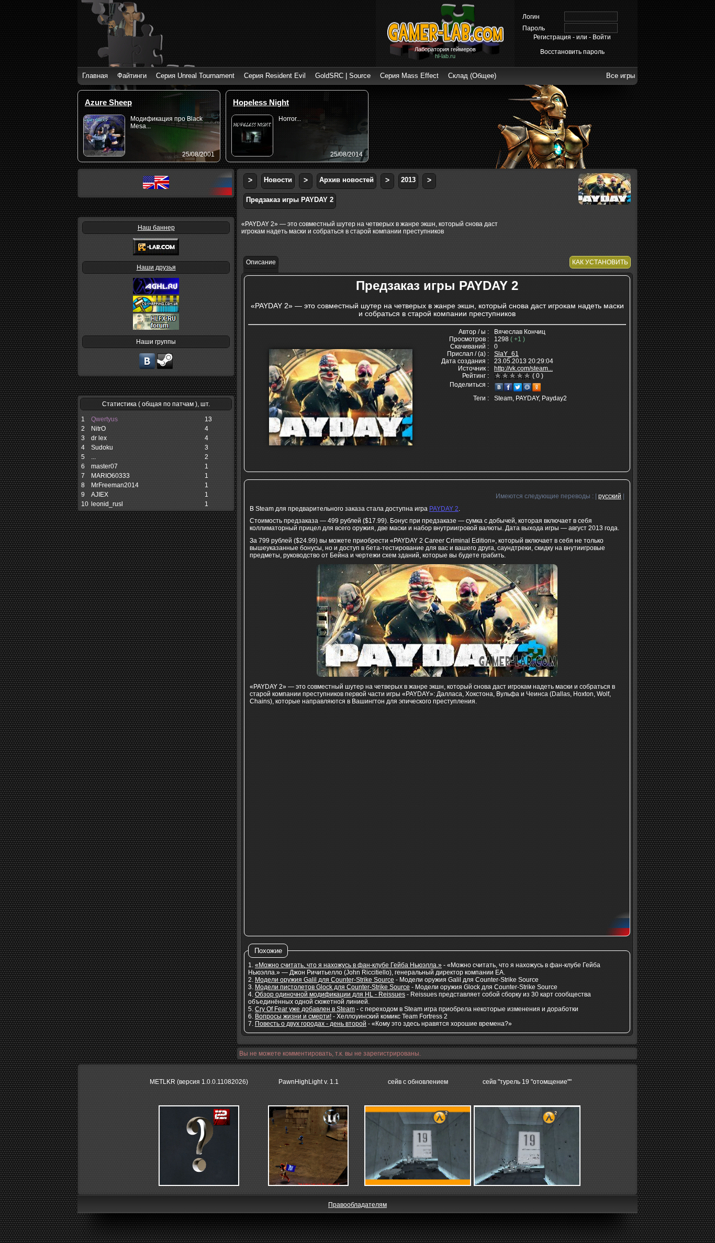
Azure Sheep (108, 102)
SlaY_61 (506, 353)
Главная (95, 76)
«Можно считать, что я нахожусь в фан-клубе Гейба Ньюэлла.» (348, 965)
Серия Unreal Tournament (195, 76)
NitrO (98, 428)
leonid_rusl (107, 504)
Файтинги (132, 76)
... (93, 457)
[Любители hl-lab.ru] (165, 368)
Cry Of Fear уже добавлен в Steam (305, 1009)
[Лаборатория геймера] (147, 368)
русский (609, 496)
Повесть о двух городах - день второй (310, 1023)
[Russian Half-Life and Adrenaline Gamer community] (156, 292)
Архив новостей (346, 180)
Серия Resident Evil (275, 76)
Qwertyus (104, 419)
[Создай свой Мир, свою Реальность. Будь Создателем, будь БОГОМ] (156, 309)
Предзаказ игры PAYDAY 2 (289, 200)
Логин (531, 16)
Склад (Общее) (472, 76)
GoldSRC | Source (343, 76)
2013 (408, 180)
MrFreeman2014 (115, 485)
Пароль (533, 28)
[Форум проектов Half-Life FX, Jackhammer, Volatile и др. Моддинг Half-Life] (156, 327)
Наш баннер (156, 227)
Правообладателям (357, 1204)
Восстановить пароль (572, 51)
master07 (104, 466)
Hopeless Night (261, 102)
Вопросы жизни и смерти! (293, 1016)
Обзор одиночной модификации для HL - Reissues (330, 994)
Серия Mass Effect (409, 76)
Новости (278, 180)
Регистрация (552, 37)
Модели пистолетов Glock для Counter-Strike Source (332, 987)
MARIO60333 (110, 475)
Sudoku (102, 447)
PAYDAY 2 (444, 508)
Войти (602, 37)
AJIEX (99, 494)
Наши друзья (156, 267)
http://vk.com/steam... (523, 368)
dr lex (99, 438)
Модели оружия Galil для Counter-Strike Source (324, 979)
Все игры (620, 76)
